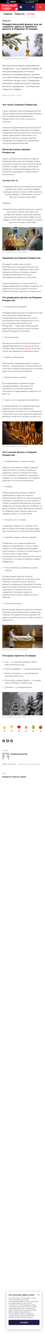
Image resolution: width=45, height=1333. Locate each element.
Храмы (23, 777)
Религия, (16, 777)
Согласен (24, 1322)
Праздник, (7, 777)
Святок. (28, 348)
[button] (22, 240)
